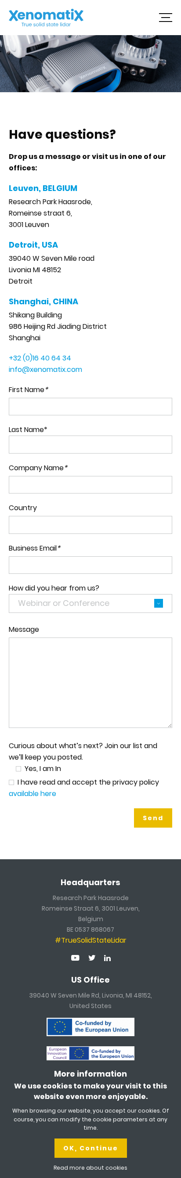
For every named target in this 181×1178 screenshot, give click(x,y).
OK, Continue (90, 1148)
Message (24, 629)
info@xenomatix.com (45, 369)
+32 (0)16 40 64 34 (40, 358)
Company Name (38, 468)
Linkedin (107, 958)
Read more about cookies (90, 1167)
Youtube (75, 958)
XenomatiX (46, 17)
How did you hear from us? (54, 588)
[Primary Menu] (165, 17)
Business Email (34, 548)
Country (23, 508)
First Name (28, 390)
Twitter (91, 958)
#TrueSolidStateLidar (91, 940)
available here (32, 794)
